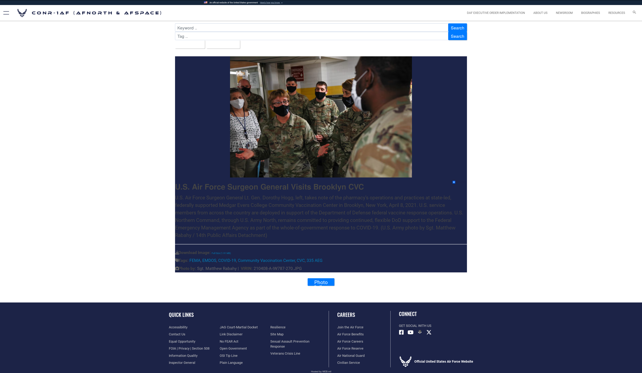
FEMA (194, 260)
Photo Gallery (321, 282)
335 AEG (315, 260)
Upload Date (221, 44)
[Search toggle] (634, 13)
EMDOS (209, 260)
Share (461, 182)
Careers (346, 314)
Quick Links (181, 314)
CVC (301, 260)
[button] (271, 2)
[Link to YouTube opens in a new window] (410, 332)
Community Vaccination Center (266, 260)
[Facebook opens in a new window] (401, 332)
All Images (188, 44)
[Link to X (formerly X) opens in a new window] (429, 332)
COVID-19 (227, 260)
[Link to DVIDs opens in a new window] (419, 331)
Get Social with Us (415, 326)
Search (457, 28)
